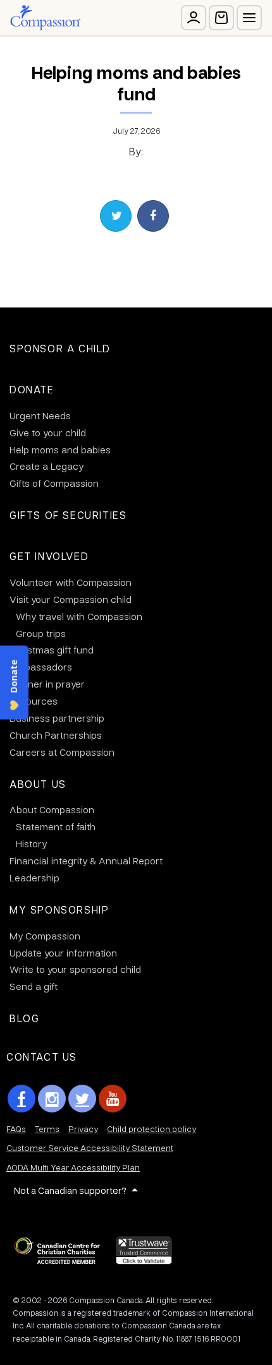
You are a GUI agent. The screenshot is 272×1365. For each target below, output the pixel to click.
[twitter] (82, 1098)
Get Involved (49, 556)
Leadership (34, 877)
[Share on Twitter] (116, 216)
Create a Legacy (46, 466)
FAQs (16, 1128)
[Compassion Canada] (45, 17)
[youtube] (113, 1098)
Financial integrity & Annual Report (86, 860)
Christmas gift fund (51, 649)
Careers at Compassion (61, 752)
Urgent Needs (40, 415)
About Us (37, 783)
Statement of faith (56, 826)
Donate (31, 389)
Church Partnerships (55, 735)
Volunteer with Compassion (70, 582)
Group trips (41, 633)
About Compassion (51, 809)
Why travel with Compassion (79, 616)
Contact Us (41, 1056)
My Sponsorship (59, 909)
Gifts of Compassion (54, 483)
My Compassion (44, 935)
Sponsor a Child (60, 348)
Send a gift (33, 986)
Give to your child (47, 432)
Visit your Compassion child (70, 599)
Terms (47, 1128)
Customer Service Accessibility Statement (89, 1147)
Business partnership (56, 718)
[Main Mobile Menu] (249, 17)
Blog (24, 1018)
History (31, 843)
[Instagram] (52, 1098)
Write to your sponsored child (75, 969)
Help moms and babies (60, 449)
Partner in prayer (47, 683)
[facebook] (21, 1098)
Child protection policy (151, 1128)
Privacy (83, 1128)
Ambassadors (40, 666)
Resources (33, 700)
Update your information (63, 952)
